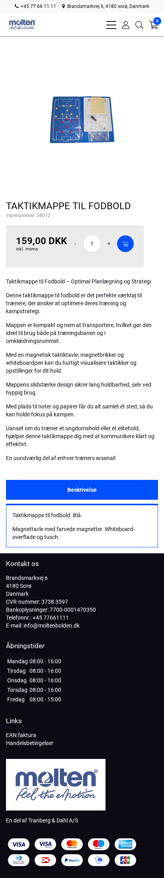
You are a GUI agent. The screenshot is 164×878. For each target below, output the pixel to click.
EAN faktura (21, 735)
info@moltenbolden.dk (51, 625)
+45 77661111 (51, 617)
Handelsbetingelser (29, 743)
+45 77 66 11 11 (38, 6)
